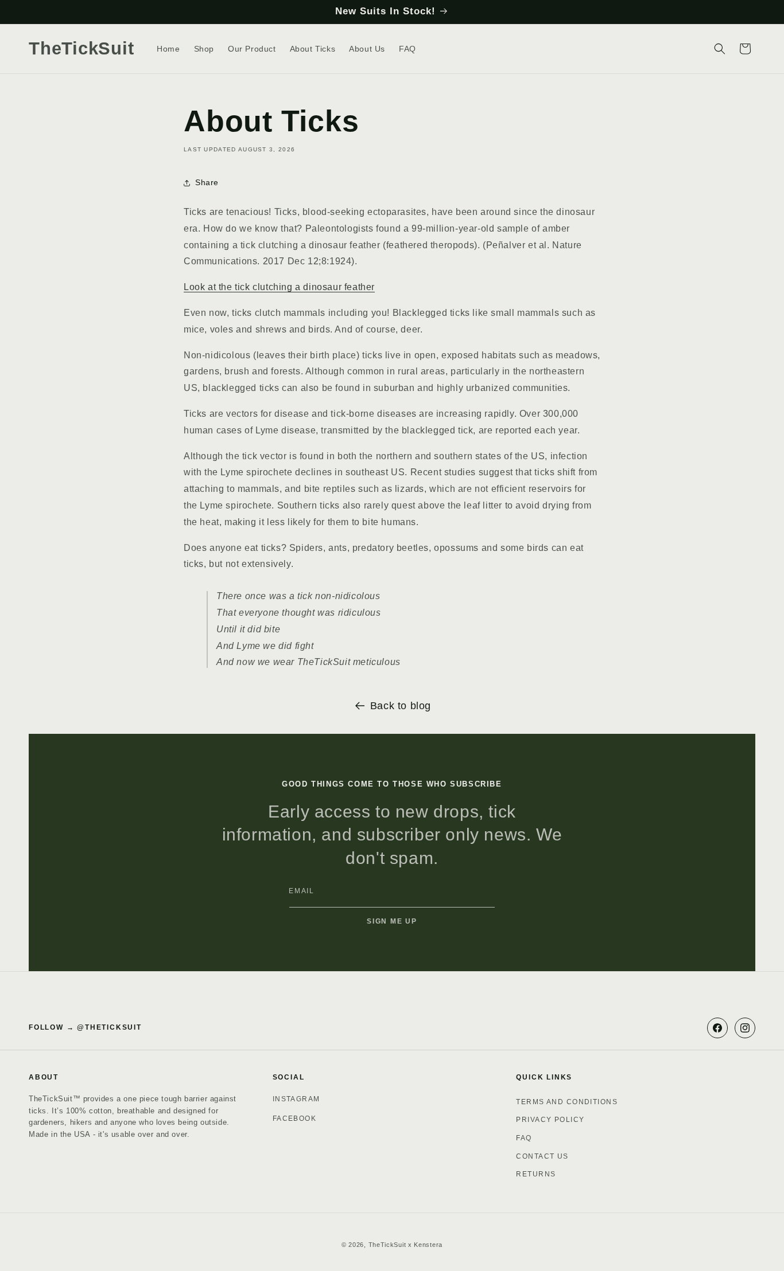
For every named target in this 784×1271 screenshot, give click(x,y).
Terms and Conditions (567, 1102)
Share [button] (207, 182)
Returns (536, 1174)
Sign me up (392, 921)
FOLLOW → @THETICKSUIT (85, 1027)
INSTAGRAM (296, 1099)
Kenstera (428, 1244)
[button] (719, 48)
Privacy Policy (550, 1120)
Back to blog (400, 705)
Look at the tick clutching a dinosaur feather (279, 287)
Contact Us (542, 1156)
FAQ (523, 1138)
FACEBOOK (295, 1118)
